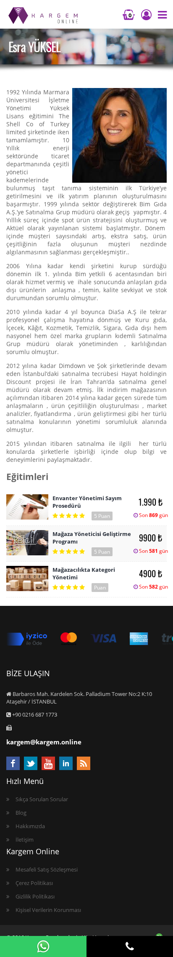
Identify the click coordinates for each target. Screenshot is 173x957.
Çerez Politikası (34, 883)
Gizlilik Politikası (35, 896)
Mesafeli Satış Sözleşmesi (47, 869)
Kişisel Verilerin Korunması (48, 910)
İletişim (25, 839)
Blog (21, 812)
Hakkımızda (30, 826)
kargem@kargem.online (43, 742)
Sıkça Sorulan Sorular (42, 799)
